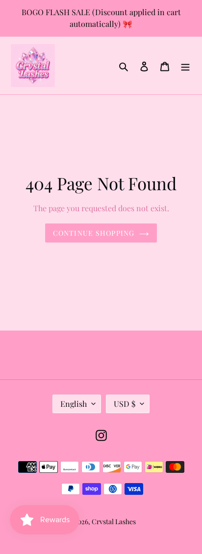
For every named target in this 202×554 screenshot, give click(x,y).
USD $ (124, 404)
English (73, 404)
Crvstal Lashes (114, 521)
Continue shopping (93, 233)
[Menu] (185, 65)
